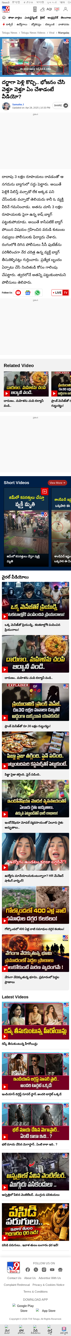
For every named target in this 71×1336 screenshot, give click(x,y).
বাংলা (62, 2)
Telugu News (9, 32)
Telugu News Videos (32, 32)
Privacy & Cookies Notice (48, 1284)
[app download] (34, 9)
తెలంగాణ (66, 17)
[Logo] (5, 9)
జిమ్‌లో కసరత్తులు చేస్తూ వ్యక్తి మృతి (23, 559)
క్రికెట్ (42, 17)
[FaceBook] (28, 1269)
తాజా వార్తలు (15, 17)
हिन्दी (16, 2)
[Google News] (60, 1269)
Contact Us (14, 1278)
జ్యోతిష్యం (36, 24)
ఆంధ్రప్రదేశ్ (53, 17)
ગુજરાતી (52, 2)
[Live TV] (56, 9)
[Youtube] (18, 293)
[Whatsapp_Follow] (37, 293)
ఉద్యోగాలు (22, 24)
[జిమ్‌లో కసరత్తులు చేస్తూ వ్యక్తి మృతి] (26, 527)
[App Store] (47, 1311)
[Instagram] (44, 1269)
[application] (35, 57)
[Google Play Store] (23, 1308)
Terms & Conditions (35, 1291)
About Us (30, 1278)
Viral (51, 32)
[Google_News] (28, 293)
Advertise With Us (50, 1278)
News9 (5, 2)
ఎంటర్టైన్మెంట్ (31, 17)
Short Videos (16, 482)
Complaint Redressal (17, 1284)
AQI (49, 9)
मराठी (40, 2)
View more (56, 482)
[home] (4, 17)
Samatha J (18, 104)
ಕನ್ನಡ (28, 2)
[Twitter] (36, 1269)
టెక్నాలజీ (49, 24)
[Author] (6, 106)
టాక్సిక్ (9, 24)
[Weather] (42, 9)
